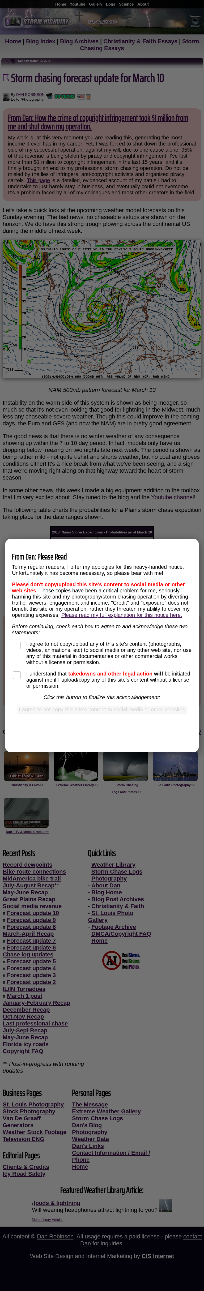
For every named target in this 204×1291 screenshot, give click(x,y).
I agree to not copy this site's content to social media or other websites (102, 709)
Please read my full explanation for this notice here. (121, 615)
